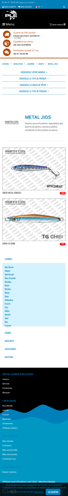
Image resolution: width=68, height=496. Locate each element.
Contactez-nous (9, 459)
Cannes (8, 332)
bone (7, 296)
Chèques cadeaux (10, 428)
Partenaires (7, 388)
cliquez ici (38, 492)
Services (5, 384)
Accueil (5, 64)
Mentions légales (47, 481)
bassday (8, 281)
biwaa (7, 292)
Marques (6, 392)
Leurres (30, 64)
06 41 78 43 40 (11, 2)
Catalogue (18, 64)
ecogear (8, 325)
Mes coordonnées (9, 450)
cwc (6, 307)
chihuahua (9, 300)
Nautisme (9, 357)
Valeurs (5, 379)
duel (6, 318)
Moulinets (9, 340)
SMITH (41, 64)
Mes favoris (26, 7)
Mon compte (10, 7)
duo (6, 321)
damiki (7, 314)
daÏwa (7, 310)
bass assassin (10, 278)
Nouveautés (7, 406)
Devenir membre (9, 472)
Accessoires (10, 349)
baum (7, 285)
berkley (8, 289)
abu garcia (9, 267)
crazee (7, 303)
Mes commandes (9, 454)
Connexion (7, 445)
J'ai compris (53, 492)
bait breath (9, 274)
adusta (7, 270)
